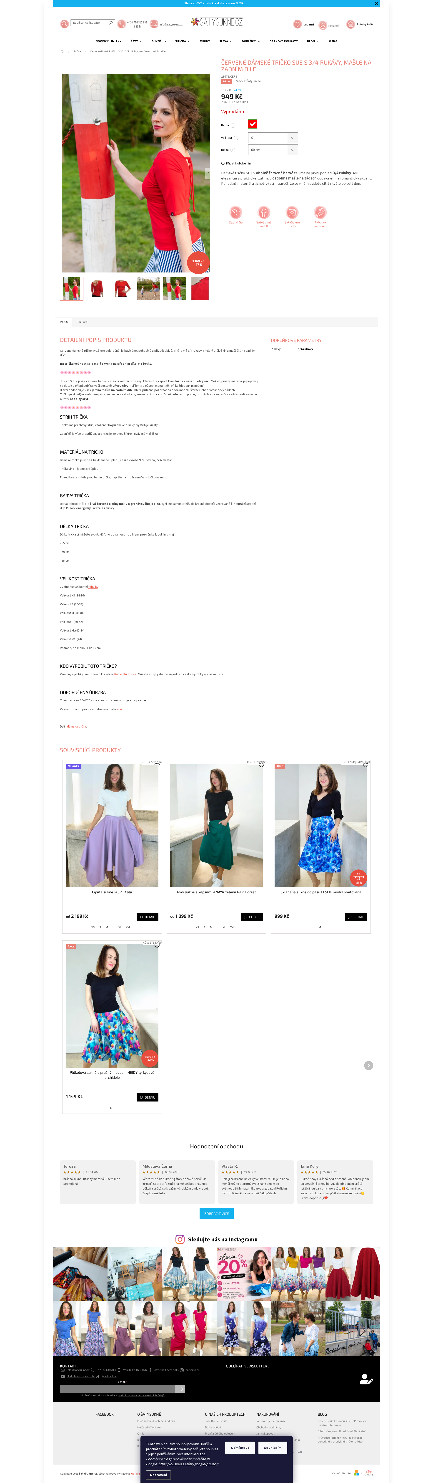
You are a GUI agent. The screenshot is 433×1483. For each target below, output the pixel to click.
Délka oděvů (213, 1427)
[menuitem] (108, 41)
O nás (140, 1433)
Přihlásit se (180, 1389)
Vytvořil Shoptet (341, 1473)
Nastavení (158, 1475)
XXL (128, 927)
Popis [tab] (64, 322)
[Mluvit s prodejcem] (235, 218)
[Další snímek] (208, 173)
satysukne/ (192, 1370)
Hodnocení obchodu (216, 1146)
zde (202, 1454)
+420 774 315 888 (106, 1370)
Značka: (248, 81)
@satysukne (109, 1376)
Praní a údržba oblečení (220, 1433)
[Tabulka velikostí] (320, 218)
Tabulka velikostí (216, 1421)
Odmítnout (240, 1447)
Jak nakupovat (265, 1433)
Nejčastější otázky (149, 1427)
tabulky (93, 587)
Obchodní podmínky (268, 1427)
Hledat (111, 23)
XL (119, 927)
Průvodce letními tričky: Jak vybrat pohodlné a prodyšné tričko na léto (340, 1439)
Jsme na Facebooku (166, 1370)
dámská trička (76, 726)
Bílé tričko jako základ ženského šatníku (343, 1431)
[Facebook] (263, 218)
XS (93, 927)
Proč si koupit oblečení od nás (156, 1421)
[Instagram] (292, 218)
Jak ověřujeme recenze (271, 1421)
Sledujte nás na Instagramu (223, 1239)
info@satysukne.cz (78, 1370)
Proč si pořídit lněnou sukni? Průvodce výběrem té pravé (342, 1423)
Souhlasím (273, 1447)
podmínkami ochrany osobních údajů (141, 1395)
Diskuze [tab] (82, 322)
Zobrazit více (216, 1213)
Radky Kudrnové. (125, 674)
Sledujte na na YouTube (81, 1376)
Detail (150, 917)
